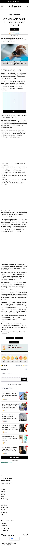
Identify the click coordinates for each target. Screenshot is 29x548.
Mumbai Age (4, 507)
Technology (14, 29)
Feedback (4, 525)
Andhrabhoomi (5, 480)
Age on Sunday (15, 1)
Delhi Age (4, 505)
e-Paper (10, 1)
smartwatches (14, 342)
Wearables (10, 338)
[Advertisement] (14, 150)
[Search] (27, 6)
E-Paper (3, 523)
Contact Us (4, 530)
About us (4, 512)
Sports (3, 491)
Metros (3, 496)
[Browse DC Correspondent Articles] (4, 347)
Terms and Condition (7, 521)
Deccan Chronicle (6, 478)
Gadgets (19, 338)
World (3, 494)
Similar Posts (6, 463)
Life (2, 514)
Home (3, 476)
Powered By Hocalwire (6, 544)
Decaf (3, 510)
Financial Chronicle (7, 483)
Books (3, 489)
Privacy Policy (5, 528)
